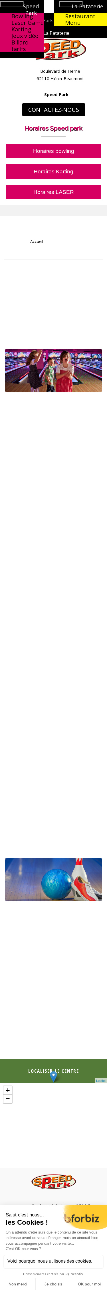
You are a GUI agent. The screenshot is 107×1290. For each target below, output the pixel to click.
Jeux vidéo (25, 36)
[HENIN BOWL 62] (53, 50)
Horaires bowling (53, 151)
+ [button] (8, 1090)
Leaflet (101, 1080)
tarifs (18, 49)
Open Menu (11, 4)
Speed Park (56, 94)
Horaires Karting (53, 172)
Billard (20, 42)
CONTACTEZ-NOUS (53, 109)
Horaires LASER (53, 192)
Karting (21, 29)
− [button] (8, 1098)
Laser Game (27, 23)
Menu (73, 23)
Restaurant (80, 16)
